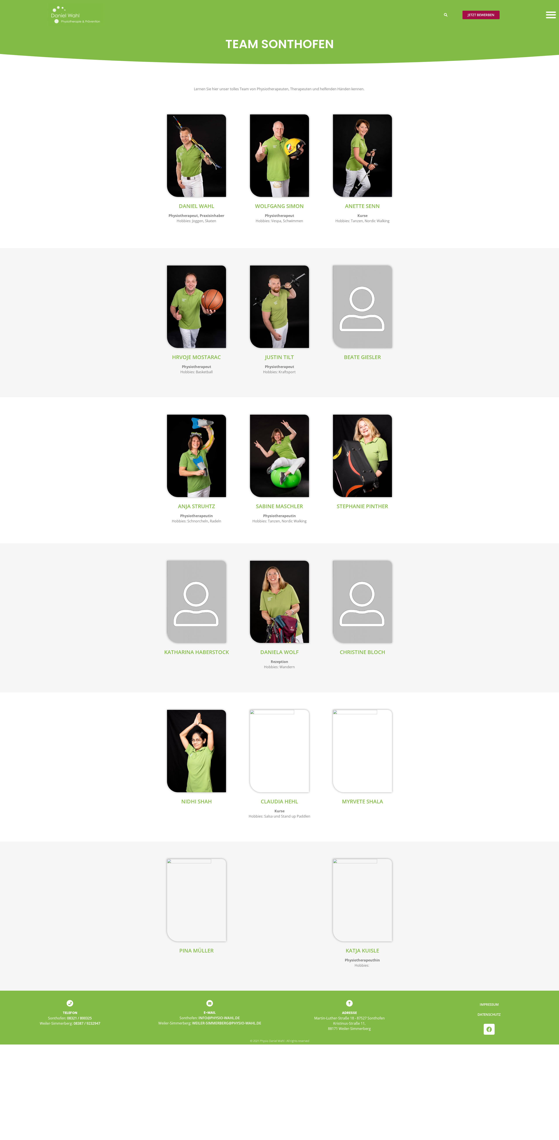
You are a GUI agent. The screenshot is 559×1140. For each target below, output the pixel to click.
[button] (445, 14)
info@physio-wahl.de (219, 1018)
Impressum (489, 1004)
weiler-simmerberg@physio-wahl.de (226, 1023)
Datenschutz (489, 1014)
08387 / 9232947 (87, 1023)
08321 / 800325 (79, 1018)
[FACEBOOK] (489, 1029)
